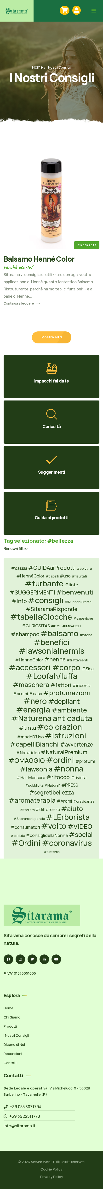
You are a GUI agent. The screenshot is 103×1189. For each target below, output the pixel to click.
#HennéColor (31, 576)
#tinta (28, 727)
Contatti (10, 1062)
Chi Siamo (12, 1017)
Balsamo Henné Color (39, 259)
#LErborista (68, 817)
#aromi (21, 693)
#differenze (48, 809)
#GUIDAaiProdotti (52, 567)
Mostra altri (51, 337)
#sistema (52, 851)
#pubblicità (34, 785)
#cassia (19, 568)
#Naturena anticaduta (51, 718)
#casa (36, 693)
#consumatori (26, 827)
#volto (54, 826)
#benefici (52, 642)
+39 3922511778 (23, 1116)
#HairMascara (31, 777)
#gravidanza (83, 801)
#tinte (71, 585)
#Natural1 (52, 785)
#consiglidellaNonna (47, 835)
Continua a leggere (19, 303)
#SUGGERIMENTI (33, 592)
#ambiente (69, 710)
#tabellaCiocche (41, 617)
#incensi (81, 685)
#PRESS (69, 785)
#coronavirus (67, 843)
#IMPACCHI (71, 626)
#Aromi (65, 801)
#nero (35, 701)
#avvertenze (76, 744)
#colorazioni (60, 727)
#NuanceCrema (78, 602)
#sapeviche (83, 618)
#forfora (27, 809)
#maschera (31, 684)
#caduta (18, 835)
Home (37, 67)
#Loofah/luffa (51, 676)
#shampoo (25, 634)
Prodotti (10, 1026)
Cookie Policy (51, 1169)
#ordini (60, 760)
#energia (34, 709)
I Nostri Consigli (16, 1035)
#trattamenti (77, 660)
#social (81, 834)
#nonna (68, 768)
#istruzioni (65, 735)
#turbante (45, 583)
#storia (86, 635)
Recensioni (13, 1053)
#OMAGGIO (27, 760)
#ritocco (58, 777)
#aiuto (72, 808)
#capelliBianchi (35, 744)
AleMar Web (41, 1161)
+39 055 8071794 (24, 1106)
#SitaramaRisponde (51, 609)
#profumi (85, 761)
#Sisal (88, 668)
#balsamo (60, 633)
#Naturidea (28, 752)
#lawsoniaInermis (51, 651)
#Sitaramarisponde (29, 818)
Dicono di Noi (14, 1044)
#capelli (52, 576)
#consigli (46, 600)
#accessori (30, 667)
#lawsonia (37, 769)
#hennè (55, 659)
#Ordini (26, 843)
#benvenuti (75, 592)
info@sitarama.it (19, 1126)
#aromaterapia (33, 800)
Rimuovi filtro (16, 548)
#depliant (64, 701)
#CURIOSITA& (36, 626)
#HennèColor (29, 660)
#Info (19, 601)
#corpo (67, 667)
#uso (65, 576)
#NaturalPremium (64, 752)
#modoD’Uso (31, 737)
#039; (56, 626)
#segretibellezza (51, 792)
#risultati (79, 576)
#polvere (84, 568)
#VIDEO (80, 826)
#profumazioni (66, 692)
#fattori (61, 685)
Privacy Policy (51, 1176)
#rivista (78, 777)
